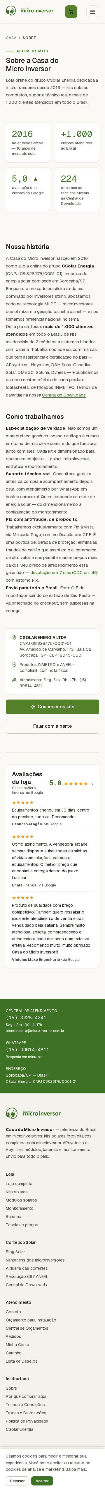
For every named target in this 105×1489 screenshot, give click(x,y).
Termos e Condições (25, 1404)
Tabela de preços (22, 1224)
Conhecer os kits (56, 707)
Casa (11, 38)
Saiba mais (76, 1469)
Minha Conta (17, 1344)
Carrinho (14, 1353)
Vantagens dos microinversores (35, 1260)
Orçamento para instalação (31, 1320)
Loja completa (19, 1183)
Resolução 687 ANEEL (27, 1276)
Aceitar (42, 1480)
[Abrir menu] (92, 11)
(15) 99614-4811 (27, 1050)
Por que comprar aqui (26, 1396)
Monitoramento (20, 1208)
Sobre (11, 1388)
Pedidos (13, 1336)
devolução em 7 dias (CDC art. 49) (64, 572)
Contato (13, 1311)
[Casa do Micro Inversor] (31, 12)
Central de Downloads (63, 395)
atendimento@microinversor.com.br (35, 1030)
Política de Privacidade (27, 1421)
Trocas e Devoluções (26, 1413)
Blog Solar (15, 1251)
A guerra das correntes (27, 1268)
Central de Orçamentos (27, 1328)
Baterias (13, 1216)
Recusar (17, 1480)
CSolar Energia (19, 1429)
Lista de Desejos (22, 1361)
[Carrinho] (71, 11)
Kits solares (17, 1191)
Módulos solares (21, 1200)
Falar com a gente (52, 726)
